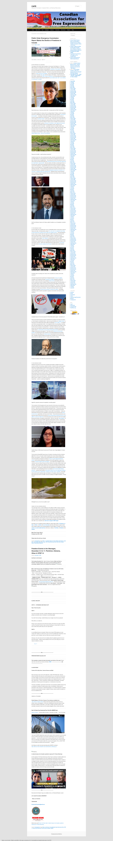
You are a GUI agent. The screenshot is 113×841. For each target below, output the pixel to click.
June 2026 (72, 83)
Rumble (61, 527)
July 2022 (72, 142)
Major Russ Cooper (42, 541)
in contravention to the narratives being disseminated (48, 329)
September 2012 (73, 284)
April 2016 (72, 235)
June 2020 (72, 173)
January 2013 (72, 281)
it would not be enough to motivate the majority (49, 289)
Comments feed (73, 306)
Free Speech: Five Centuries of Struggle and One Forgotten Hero (75, 55)
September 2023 (73, 124)
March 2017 (72, 221)
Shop (73, 29)
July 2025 (72, 97)
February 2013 (73, 280)
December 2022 (73, 135)
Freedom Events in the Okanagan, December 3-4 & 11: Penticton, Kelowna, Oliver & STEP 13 (46, 550)
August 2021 (72, 155)
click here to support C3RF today (51, 520)
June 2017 (72, 218)
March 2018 (72, 206)
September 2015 (73, 243)
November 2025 (73, 92)
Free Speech (72, 294)
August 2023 (72, 126)
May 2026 (72, 84)
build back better (41, 118)
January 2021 (72, 164)
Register (68, 29)
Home (33, 29)
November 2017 (73, 211)
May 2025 (72, 99)
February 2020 (73, 178)
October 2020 (72, 168)
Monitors (72, 298)
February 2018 (73, 208)
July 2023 (72, 127)
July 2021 (72, 157)
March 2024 (72, 117)
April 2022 (72, 145)
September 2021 (73, 154)
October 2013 (72, 270)
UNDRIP (52, 828)
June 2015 (72, 246)
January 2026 (72, 89)
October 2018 (72, 198)
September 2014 (73, 258)
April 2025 (72, 101)
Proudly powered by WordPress (56, 834)
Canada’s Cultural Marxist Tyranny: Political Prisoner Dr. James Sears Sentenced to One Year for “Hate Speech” (75, 66)
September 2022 (73, 139)
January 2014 (72, 266)
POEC (47, 541)
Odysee (33, 529)
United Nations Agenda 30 (38, 543)
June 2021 (72, 158)
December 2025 (73, 91)
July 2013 (72, 274)
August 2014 (72, 259)
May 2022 (72, 144)
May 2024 (72, 114)
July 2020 (72, 172)
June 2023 (72, 128)
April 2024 (72, 116)
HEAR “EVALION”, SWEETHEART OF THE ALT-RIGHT (75, 75)
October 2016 (72, 228)
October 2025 (72, 93)
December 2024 (73, 106)
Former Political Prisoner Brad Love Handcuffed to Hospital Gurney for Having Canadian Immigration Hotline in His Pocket (75, 43)
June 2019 (72, 188)
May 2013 (72, 276)
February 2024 (73, 118)
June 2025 (72, 98)
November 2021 (73, 152)
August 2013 (72, 273)
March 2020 (72, 177)
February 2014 (73, 265)
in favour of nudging (58, 277)
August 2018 (72, 200)
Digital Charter (61, 321)
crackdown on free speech (55, 69)
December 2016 (73, 225)
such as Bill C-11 (58, 322)
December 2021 (73, 150)
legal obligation (62, 418)
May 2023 (72, 129)
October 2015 (72, 241)
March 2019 (72, 192)
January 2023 (72, 134)
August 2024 (72, 111)
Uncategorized (37, 540)
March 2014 (72, 264)
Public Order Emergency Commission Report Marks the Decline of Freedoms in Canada (46, 40)
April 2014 (72, 263)
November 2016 (73, 226)
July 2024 (72, 112)
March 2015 (72, 250)
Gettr (40, 525)
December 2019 (73, 180)
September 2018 (73, 199)
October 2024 (72, 108)
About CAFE (38, 29)
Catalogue (47, 29)
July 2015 (72, 245)
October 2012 (72, 282)
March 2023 (72, 132)
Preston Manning (52, 827)
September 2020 (73, 169)
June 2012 (72, 287)
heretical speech (47, 334)
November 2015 (73, 240)
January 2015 (72, 253)
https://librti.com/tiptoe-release (37, 701)
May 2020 (72, 174)
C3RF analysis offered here (47, 76)
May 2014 (72, 261)
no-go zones (61, 242)
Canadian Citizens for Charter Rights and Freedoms (54, 540)
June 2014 (72, 260)
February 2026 (73, 88)
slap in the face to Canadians (41, 73)
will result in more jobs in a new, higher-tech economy (54, 123)
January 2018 (72, 209)
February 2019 (73, 193)
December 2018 (73, 195)
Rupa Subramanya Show (52, 541)
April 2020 (72, 175)
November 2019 (73, 182)
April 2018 (72, 205)
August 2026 (72, 81)
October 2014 (72, 256)
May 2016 (72, 234)
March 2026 (72, 87)
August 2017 (72, 215)
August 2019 (72, 185)
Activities (72, 292)
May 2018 (72, 204)
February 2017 (73, 223)
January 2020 (72, 179)
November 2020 (73, 167)
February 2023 (73, 133)
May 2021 (72, 159)
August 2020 (72, 170)
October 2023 (72, 123)
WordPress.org (73, 307)
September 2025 (73, 94)
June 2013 (72, 275)
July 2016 (72, 231)
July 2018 (72, 202)
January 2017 (72, 224)
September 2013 (73, 271)
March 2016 (72, 236)
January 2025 (72, 104)
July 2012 (72, 286)
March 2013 (72, 279)
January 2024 (72, 119)
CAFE (34, 6)
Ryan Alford (59, 541)
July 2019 (72, 187)
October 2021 (72, 153)
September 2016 (73, 229)
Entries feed (72, 305)
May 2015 (72, 248)
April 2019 (72, 190)
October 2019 (72, 183)
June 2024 (72, 113)
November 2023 (73, 122)
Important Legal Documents (75, 297)
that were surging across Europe (45, 244)
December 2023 (73, 121)
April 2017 (72, 220)
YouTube (56, 527)
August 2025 (72, 96)
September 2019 (73, 184)
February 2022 (73, 148)
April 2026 (72, 86)
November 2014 (73, 255)
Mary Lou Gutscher (46, 827)
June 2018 (72, 203)
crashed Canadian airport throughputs (42, 461)
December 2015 (73, 239)
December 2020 (73, 165)
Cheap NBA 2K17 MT (74, 74)
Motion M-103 (51, 280)
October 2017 (72, 213)
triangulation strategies (49, 279)
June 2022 (72, 143)
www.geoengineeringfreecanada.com (46, 581)
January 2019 (72, 194)
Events (71, 293)
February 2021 (73, 163)
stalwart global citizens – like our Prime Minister (41, 133)
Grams (71, 296)
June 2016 (72, 233)
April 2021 (72, 160)
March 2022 (72, 147)
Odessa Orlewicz (35, 712)
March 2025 (72, 102)
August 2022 (72, 141)
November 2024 (73, 107)
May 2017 (72, 219)
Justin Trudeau (36, 541)
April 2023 (72, 131)
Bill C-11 (44, 540)
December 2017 (73, 210)
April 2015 (72, 249)
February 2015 (73, 251)
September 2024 (73, 109)
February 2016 (73, 238)
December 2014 (73, 254)
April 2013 (72, 277)
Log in (71, 304)
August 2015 (72, 244)
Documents (57, 29)
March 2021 (72, 162)
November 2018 (73, 197)
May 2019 (72, 189)
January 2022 (72, 149)
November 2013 (73, 269)
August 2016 (72, 230)
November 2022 (73, 137)
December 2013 (73, 268)
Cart (42, 29)
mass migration (45, 238)
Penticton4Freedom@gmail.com (38, 804)
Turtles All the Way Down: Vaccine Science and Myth (41, 828)
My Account (63, 29)
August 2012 (72, 285)
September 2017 (73, 214)
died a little (43, 74)
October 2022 (72, 138)
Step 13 (35, 643)
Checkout (52, 29)
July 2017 (72, 216)
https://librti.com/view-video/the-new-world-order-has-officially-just (44, 746)
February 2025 (73, 103)
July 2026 (72, 82)
